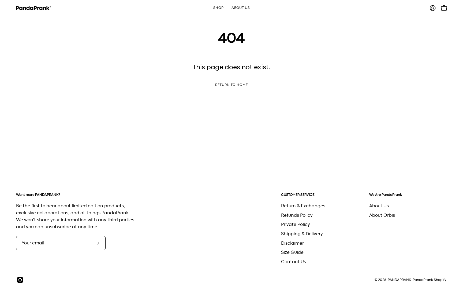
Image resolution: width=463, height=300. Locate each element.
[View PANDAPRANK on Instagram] (20, 280)
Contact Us (293, 261)
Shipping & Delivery (302, 234)
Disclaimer (292, 243)
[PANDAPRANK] (33, 8)
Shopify (440, 280)
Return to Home (231, 85)
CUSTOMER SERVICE (297, 195)
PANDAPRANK (399, 280)
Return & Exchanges (303, 206)
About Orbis (382, 215)
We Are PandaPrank (385, 195)
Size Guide (292, 252)
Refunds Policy (297, 215)
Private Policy (295, 224)
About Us (379, 206)
